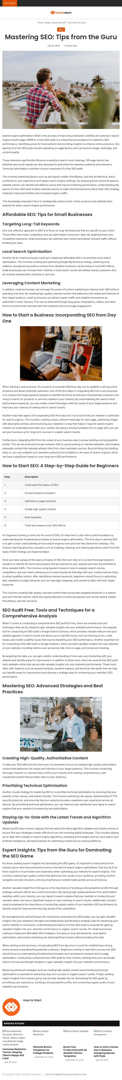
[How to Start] (61, 12)
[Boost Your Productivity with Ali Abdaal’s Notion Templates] (76, 1037)
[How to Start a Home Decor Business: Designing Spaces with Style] (107, 1037)
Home (40, 22)
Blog (47, 22)
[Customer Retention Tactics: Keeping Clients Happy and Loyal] (15, 1038)
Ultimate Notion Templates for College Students (43, 1050)
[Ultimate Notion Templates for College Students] (46, 1037)
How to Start (32, 1000)
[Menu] (118, 13)
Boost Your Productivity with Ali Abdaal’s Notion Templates (75, 1051)
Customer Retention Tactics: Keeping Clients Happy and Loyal (14, 1054)
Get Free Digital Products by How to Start (66, 1074)
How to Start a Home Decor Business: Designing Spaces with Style (106, 1051)
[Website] (25, 1006)
